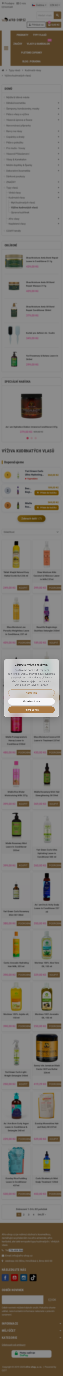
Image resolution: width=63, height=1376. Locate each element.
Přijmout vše (31, 709)
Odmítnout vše (31, 701)
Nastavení (31, 692)
